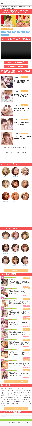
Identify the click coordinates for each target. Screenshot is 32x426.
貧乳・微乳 (14, 397)
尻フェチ (24, 396)
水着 (17, 394)
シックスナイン (16, 392)
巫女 (16, 403)
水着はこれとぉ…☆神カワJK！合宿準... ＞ (18, 152)
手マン (13, 31)
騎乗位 (23, 31)
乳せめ (5, 403)
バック (18, 31)
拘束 (25, 394)
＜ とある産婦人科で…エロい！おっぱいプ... (14, 147)
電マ (4, 392)
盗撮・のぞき (18, 396)
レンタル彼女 (19, 399)
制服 (16, 390)
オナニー (10, 392)
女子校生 (24, 390)
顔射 (3, 390)
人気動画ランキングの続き (16, 381)
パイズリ (13, 390)
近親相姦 (6, 401)
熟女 (3, 394)
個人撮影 (9, 399)
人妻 (27, 390)
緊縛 (14, 401)
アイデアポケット (5, 34)
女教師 (9, 397)
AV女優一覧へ (16, 270)
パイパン (12, 396)
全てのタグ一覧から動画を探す (16, 408)
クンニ (27, 31)
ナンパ (19, 390)
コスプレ (8, 396)
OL (3, 397)
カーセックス (18, 401)
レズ (7, 392)
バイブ (5, 397)
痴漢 (12, 399)
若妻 (14, 394)
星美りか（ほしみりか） (6, 28)
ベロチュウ (21, 394)
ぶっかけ (19, 397)
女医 (29, 403)
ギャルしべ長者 (10, 403)
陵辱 (9, 394)
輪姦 (15, 399)
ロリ (27, 397)
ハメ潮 (2, 401)
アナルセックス (26, 399)
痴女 (27, 396)
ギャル (10, 388)
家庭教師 (24, 397)
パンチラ (19, 403)
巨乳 (8, 388)
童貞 (23, 401)
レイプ (6, 394)
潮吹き (8, 390)
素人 (6, 390)
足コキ (10, 401)
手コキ (21, 388)
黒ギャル (23, 392)
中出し (17, 388)
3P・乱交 (25, 388)
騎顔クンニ (24, 403)
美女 (26, 392)
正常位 (9, 31)
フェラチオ (3, 31)
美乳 (12, 394)
